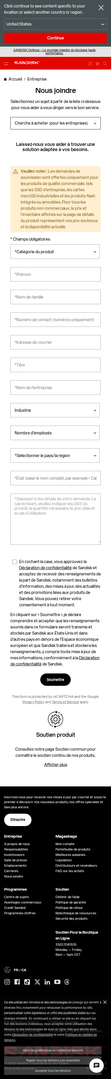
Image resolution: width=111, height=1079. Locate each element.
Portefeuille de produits (73, 849)
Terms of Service (65, 702)
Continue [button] (55, 38)
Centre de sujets (16, 897)
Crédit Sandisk (15, 908)
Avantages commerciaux (22, 902)
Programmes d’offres (20, 913)
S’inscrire (17, 819)
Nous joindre (13, 876)
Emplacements (15, 865)
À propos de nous (17, 844)
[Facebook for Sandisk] (17, 982)
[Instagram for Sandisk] (7, 982)
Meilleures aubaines (70, 855)
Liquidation (64, 860)
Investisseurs (14, 855)
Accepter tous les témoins (53, 1070)
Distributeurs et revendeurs (76, 865)
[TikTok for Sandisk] (27, 982)
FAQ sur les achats (70, 871)
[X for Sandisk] (37, 982)
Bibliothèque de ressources (76, 913)
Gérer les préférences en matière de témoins (53, 1050)
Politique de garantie (71, 902)
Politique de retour (69, 908)
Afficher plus (55, 765)
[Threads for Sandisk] (67, 982)
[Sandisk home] (27, 63)
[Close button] (101, 8)
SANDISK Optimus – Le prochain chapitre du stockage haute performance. (54, 51)
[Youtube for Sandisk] (57, 982)
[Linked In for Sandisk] (47, 982)
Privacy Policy (33, 702)
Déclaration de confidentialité (32, 1034)
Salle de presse (15, 860)
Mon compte (65, 844)
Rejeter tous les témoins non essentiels (53, 1060)
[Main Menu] (7, 63)
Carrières (11, 871)
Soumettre (55, 679)
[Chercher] (105, 63)
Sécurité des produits (72, 918)
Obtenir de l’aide (68, 897)
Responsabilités (16, 849)
